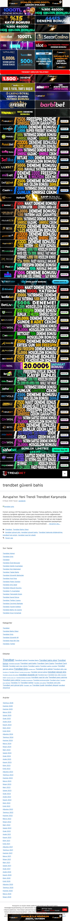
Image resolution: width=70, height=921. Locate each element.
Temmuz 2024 (8, 737)
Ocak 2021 (6, 869)
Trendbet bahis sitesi (48, 660)
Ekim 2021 (6, 841)
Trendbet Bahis (33, 660)
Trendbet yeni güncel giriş (13, 685)
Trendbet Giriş (8, 556)
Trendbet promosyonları (41, 680)
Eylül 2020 (6, 881)
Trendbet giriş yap (60, 669)
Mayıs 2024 (7, 743)
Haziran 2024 (8, 740)
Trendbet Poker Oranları (11, 582)
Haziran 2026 (8, 706)
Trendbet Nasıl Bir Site (11, 641)
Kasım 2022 (7, 800)
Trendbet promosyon (27, 680)
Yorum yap (9, 538)
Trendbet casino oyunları (48, 666)
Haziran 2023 (8, 778)
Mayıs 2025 (7, 712)
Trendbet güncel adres (24, 672)
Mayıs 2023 (7, 781)
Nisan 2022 (7, 822)
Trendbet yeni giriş (53, 683)
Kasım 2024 (7, 725)
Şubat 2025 (7, 715)
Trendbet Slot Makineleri (12, 569)
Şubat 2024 (7, 753)
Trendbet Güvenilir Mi (11, 637)
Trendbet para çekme (11, 680)
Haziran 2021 (7, 853)
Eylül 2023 (6, 769)
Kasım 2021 (7, 837)
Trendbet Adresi (9, 553)
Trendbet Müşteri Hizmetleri (23, 677)
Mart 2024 (6, 750)
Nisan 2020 (7, 897)
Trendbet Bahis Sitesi (21, 529)
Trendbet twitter (27, 683)
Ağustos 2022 (8, 809)
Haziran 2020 (8, 891)
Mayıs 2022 (7, 819)
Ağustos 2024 (8, 734)
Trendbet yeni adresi (40, 683)
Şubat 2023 (7, 790)
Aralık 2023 (7, 759)
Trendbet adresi (21, 660)
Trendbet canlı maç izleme (18, 666)
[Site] (35, 121)
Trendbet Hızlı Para (10, 578)
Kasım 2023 (7, 762)
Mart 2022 (6, 825)
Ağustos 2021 (8, 847)
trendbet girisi (31, 669)
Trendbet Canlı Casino (45, 663)
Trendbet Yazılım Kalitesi (12, 607)
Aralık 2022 (7, 797)
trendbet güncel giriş (12, 532)
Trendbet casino (34, 666)
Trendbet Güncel (14, 672)
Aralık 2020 (7, 872)
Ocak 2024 (7, 756)
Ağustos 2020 (8, 884)
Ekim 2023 (6, 765)
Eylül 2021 (6, 844)
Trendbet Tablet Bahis (11, 572)
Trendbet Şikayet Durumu (12, 588)
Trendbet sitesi (55, 680)
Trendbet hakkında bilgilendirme (50, 532)
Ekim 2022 (6, 803)
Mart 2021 (6, 862)
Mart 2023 (6, 787)
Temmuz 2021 (8, 850)
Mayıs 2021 (7, 856)
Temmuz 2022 (8, 812)
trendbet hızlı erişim (10, 535)
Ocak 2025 (7, 718)
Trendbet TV (15, 683)
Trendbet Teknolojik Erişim (12, 594)
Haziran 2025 (8, 709)
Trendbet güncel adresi (39, 672)
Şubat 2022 (7, 828)
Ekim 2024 (6, 728)
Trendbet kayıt (43, 675)
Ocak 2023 (7, 794)
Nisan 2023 (7, 784)
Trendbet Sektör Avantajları (13, 566)
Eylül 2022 (6, 806)
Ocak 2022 (7, 831)
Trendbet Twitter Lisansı (12, 600)
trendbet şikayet (51, 685)
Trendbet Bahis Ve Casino (12, 610)
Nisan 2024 (7, 747)
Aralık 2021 (7, 834)
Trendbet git (6, 672)
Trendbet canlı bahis (28, 663)
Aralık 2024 (7, 722)
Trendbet (8, 529)
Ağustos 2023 (8, 772)
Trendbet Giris (21, 669)
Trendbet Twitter (9, 644)
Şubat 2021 (7, 866)
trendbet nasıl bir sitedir (27, 535)
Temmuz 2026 (8, 703)
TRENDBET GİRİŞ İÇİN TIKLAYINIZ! (35, 72)
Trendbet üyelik (38, 685)
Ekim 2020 (6, 878)
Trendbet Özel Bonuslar (11, 563)
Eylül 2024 (6, 731)
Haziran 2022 (8, 815)
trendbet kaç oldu (54, 675)
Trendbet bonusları (14, 663)
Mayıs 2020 (7, 894)
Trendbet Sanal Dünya (11, 597)
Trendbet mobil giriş (11, 677)
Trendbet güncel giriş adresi (11, 675)
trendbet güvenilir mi (28, 675)
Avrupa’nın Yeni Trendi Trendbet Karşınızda (34, 497)
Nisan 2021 (7, 859)
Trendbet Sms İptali (10, 585)
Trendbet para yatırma (58, 677)
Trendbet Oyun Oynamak (12, 613)
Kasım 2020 (7, 875)
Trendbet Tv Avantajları (11, 591)
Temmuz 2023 (8, 775)
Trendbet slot (28, 685)
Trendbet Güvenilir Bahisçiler (13, 575)
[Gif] (35, 197)
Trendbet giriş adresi (44, 669)
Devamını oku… (54, 524)
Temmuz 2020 (8, 887)
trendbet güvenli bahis (29, 532)
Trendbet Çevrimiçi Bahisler (13, 603)
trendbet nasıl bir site (39, 677)
